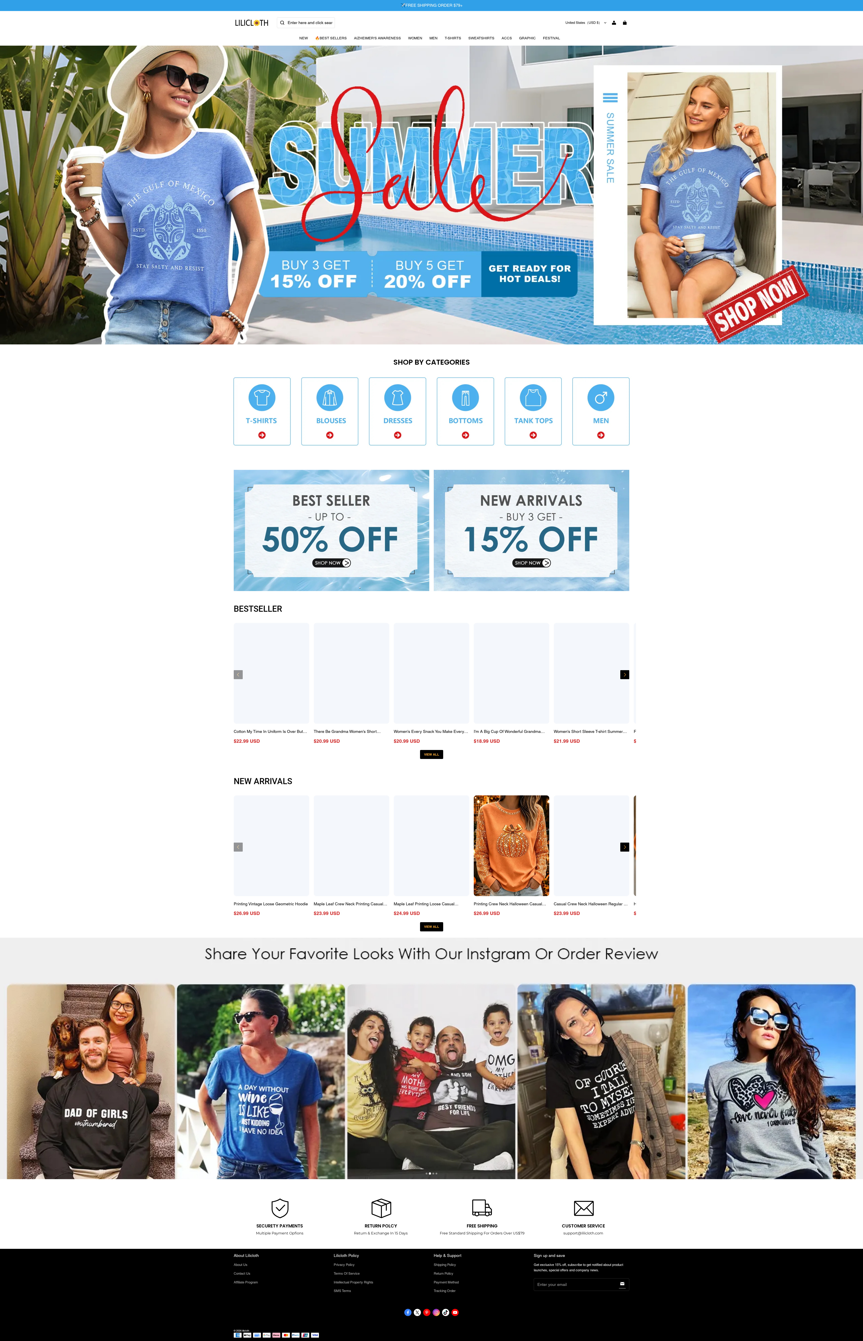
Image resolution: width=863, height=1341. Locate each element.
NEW (303, 38)
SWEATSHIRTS (481, 38)
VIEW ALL (431, 754)
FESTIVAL (551, 38)
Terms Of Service (347, 1273)
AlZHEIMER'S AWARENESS (377, 38)
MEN (433, 38)
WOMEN (415, 38)
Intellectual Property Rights (353, 1282)
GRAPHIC (527, 38)
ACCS (507, 38)
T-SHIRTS (453, 38)
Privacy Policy (344, 1265)
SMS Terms (342, 1291)
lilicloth (245, 1330)
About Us (240, 1265)
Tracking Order (445, 1291)
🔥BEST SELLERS (331, 38)
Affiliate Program (246, 1282)
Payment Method (446, 1282)
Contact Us (242, 1273)
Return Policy (443, 1273)
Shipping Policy (445, 1265)
